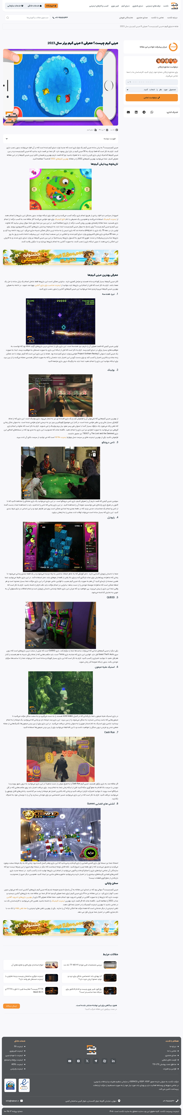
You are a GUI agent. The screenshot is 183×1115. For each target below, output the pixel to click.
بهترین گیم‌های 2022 (59, 159)
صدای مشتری (142, 17)
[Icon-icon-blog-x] (87, 1061)
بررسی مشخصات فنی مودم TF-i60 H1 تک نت (83, 965)
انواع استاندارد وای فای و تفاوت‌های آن (27, 965)
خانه (176, 26)
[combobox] (27, 18)
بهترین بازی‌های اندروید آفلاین (19, 897)
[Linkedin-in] (113, 1061)
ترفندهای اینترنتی (153, 6)
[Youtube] (70, 1061)
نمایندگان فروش (126, 17)
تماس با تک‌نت (157, 17)
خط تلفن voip (21, 908)
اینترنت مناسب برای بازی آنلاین (48, 285)
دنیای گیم (126, 6)
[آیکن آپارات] (104, 1061)
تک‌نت (165, 6)
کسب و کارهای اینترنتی (98, 6)
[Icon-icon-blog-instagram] (78, 1061)
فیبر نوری (115, 6)
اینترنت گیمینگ (109, 219)
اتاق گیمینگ (60, 219)
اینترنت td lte (60, 437)
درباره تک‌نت (172, 17)
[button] (151, 112)
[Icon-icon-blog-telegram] (96, 1061)
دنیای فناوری (137, 6)
